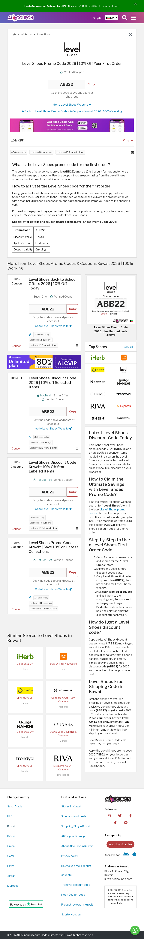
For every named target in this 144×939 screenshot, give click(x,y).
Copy (91, 84)
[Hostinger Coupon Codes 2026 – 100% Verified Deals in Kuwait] (63, 690)
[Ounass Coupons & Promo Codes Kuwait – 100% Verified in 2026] (63, 724)
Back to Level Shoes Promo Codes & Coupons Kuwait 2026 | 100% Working (73, 111)
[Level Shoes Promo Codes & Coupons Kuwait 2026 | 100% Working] (123, 369)
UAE (9, 816)
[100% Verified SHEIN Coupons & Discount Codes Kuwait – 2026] (97, 417)
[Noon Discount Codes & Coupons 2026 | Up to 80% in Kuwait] (25, 690)
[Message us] (135, 930)
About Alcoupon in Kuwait (77, 846)
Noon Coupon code (73, 894)
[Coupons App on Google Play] (126, 855)
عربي (98, 17)
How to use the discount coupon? (76, 870)
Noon (25, 703)
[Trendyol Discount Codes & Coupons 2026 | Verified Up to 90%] (25, 758)
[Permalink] (30, 334)
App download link (120, 844)
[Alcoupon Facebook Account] (130, 815)
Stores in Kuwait (71, 806)
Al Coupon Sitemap (73, 836)
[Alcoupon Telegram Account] (126, 822)
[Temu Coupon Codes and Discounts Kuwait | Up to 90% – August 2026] (63, 656)
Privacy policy (69, 856)
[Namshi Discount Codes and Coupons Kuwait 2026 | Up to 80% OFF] (25, 724)
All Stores (26, 34)
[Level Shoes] (72, 49)
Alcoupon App (113, 835)
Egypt (10, 865)
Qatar (10, 856)
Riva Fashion (63, 774)
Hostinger (63, 706)
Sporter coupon (71, 914)
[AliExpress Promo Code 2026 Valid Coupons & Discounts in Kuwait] (123, 405)
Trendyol (25, 771)
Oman (11, 846)
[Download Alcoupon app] (72, 125)
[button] (135, 4)
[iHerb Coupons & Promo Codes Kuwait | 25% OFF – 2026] (25, 656)
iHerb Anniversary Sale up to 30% (45, 5)
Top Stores (98, 347)
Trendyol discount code (75, 884)
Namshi (25, 737)
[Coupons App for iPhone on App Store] (134, 855)
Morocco (13, 885)
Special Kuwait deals (73, 816)
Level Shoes (43, 34)
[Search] (124, 17)
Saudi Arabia (14, 806)
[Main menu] (133, 17)
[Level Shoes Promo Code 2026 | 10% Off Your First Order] (110, 299)
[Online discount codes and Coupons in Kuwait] (14, 34)
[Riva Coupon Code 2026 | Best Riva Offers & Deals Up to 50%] (63, 758)
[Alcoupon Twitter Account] (120, 815)
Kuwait (11, 826)
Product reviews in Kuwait (77, 904)
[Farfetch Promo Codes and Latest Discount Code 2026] (123, 417)
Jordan (11, 875)
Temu (63, 669)
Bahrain (11, 836)
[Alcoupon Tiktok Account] (115, 822)
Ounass (63, 740)
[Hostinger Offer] (44, 362)
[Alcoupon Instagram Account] (109, 815)
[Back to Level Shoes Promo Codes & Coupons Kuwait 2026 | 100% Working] (130, 34)
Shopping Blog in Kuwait (76, 826)
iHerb (25, 669)
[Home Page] (20, 17)
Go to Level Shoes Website (71, 104)
